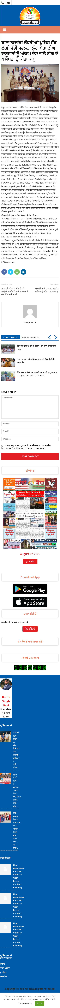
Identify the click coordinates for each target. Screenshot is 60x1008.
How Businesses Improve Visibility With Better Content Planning (18, 876)
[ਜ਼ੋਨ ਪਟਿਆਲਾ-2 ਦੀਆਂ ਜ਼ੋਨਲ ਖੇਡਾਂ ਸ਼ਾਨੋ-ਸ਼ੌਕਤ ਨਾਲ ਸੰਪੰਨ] (8, 349)
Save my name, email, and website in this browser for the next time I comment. (26, 447)
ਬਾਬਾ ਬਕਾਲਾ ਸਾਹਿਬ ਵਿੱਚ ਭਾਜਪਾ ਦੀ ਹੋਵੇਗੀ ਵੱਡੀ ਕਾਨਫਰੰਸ (35, 360)
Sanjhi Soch (30, 322)
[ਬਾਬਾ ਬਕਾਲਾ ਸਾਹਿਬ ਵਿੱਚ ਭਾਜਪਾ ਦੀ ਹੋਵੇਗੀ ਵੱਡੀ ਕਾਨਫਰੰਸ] (8, 362)
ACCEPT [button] (40, 1003)
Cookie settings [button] (25, 1003)
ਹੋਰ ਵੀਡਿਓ (30, 629)
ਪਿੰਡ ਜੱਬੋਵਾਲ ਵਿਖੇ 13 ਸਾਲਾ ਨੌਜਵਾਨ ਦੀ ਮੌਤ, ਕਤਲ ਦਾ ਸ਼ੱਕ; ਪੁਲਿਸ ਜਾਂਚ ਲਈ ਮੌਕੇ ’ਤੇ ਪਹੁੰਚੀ (37, 374)
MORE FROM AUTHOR (30, 337)
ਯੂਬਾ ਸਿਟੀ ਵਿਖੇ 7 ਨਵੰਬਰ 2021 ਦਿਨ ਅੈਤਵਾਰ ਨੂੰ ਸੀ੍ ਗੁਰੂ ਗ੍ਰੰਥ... (17, 790)
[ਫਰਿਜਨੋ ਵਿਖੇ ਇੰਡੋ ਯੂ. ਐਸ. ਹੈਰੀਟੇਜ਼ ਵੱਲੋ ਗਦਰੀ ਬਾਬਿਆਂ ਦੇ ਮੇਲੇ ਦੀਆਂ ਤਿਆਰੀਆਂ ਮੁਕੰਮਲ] (5, 736)
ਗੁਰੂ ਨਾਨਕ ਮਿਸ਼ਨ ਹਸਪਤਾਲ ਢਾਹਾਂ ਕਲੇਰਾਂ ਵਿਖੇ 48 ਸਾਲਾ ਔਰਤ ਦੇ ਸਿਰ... (17, 830)
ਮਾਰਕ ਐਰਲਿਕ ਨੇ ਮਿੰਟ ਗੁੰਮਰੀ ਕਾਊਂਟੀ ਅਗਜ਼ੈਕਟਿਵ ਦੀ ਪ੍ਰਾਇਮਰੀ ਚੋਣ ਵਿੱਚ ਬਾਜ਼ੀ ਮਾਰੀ (14, 292)
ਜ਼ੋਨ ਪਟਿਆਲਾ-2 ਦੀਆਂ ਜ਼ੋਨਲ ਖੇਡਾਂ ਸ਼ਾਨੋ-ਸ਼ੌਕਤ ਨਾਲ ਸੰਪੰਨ (36, 347)
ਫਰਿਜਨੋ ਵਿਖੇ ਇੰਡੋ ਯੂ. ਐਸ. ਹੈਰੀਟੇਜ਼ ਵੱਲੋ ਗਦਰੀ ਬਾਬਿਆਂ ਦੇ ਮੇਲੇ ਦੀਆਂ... (16, 750)
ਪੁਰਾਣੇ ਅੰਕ (30, 561)
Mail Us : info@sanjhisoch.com (8, 2)
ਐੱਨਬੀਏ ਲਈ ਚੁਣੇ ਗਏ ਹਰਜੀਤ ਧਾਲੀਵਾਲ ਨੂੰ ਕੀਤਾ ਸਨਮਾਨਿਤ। (46, 290)
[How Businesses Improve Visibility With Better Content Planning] (5, 869)
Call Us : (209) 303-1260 (2, 2)
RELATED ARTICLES (11, 337)
